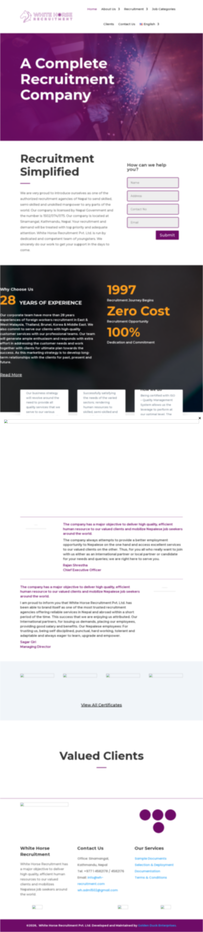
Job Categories (163, 9)
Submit (167, 235)
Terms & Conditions (151, 877)
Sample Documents (151, 858)
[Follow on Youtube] (170, 814)
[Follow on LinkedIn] (158, 827)
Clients (108, 24)
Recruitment (134, 9)
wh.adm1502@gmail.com (98, 890)
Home (92, 9)
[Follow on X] (157, 814)
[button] (89, 780)
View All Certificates (101, 705)
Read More (11, 374)
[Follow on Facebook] (145, 814)
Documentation (147, 871)
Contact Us (126, 24)
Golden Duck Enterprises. (157, 925)
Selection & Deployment (154, 865)
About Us (108, 9)
